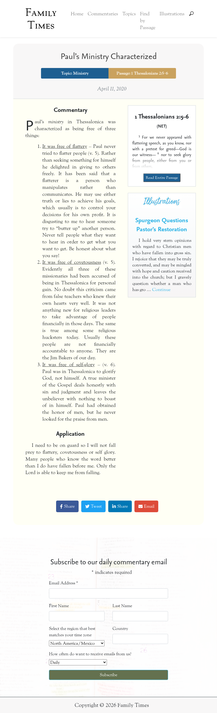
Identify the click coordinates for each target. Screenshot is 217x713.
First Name (59, 605)
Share (69, 506)
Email (149, 506)
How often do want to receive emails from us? (90, 653)
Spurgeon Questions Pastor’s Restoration (161, 224)
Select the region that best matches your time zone (72, 631)
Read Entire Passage (162, 177)
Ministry (81, 73)
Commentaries (103, 14)
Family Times (41, 18)
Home (77, 14)
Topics (129, 14)
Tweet (96, 506)
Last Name (122, 605)
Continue (161, 289)
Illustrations (172, 14)
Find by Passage (147, 20)
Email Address (63, 582)
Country (120, 628)
